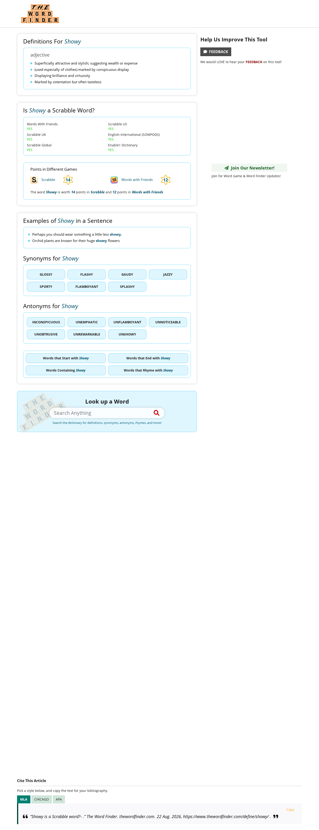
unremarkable (86, 334)
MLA (23, 799)
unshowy (127, 334)
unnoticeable (168, 322)
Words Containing (65, 370)
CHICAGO (41, 799)
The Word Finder (40, 14)
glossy (46, 274)
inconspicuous (46, 322)
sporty (46, 286)
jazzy (168, 274)
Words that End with (148, 358)
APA (59, 799)
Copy (290, 809)
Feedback (217, 51)
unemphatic (87, 322)
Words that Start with (66, 358)
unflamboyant (127, 322)
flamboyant (86, 286)
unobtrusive (46, 334)
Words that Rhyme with (148, 370)
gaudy (127, 274)
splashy (127, 286)
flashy (86, 274)
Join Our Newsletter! (251, 168)
